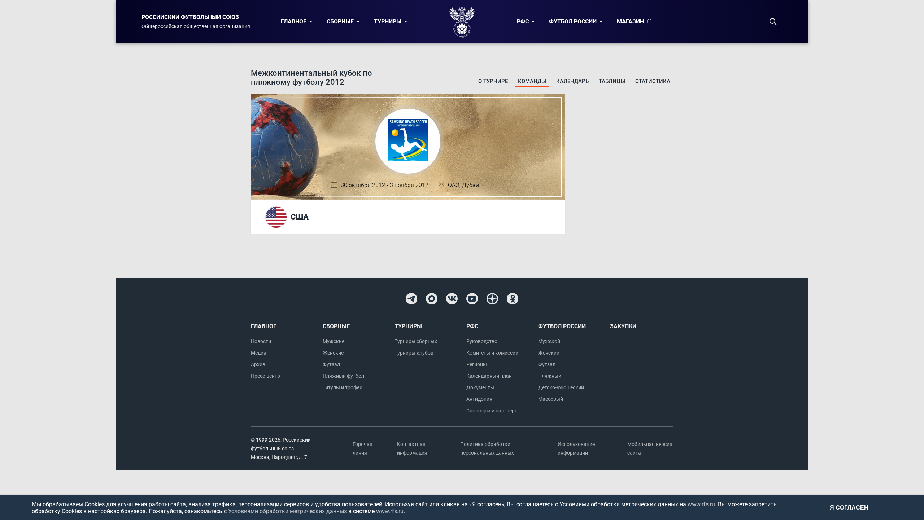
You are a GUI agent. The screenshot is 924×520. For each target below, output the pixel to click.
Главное (293, 21)
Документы (480, 387)
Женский (548, 353)
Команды (532, 81)
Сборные (340, 21)
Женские (333, 353)
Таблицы (612, 81)
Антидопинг (480, 399)
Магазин (630, 21)
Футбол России (573, 21)
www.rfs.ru (701, 504)
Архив (258, 364)
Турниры (387, 21)
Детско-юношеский (561, 387)
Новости (261, 341)
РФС (523, 21)
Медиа (258, 353)
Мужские (333, 341)
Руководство (481, 341)
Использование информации (576, 448)
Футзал (331, 364)
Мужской (549, 341)
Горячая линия (362, 448)
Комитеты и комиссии (492, 353)
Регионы (476, 364)
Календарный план (489, 376)
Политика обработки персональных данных (487, 448)
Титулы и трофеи (342, 387)
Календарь (572, 81)
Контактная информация (412, 448)
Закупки (623, 326)
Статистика (652, 81)
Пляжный (549, 376)
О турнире (493, 81)
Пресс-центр (265, 376)
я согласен (849, 507)
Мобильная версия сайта (649, 448)
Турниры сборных (416, 341)
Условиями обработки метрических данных (287, 511)
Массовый (550, 399)
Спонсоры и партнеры (492, 410)
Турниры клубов (414, 353)
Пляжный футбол (343, 376)
